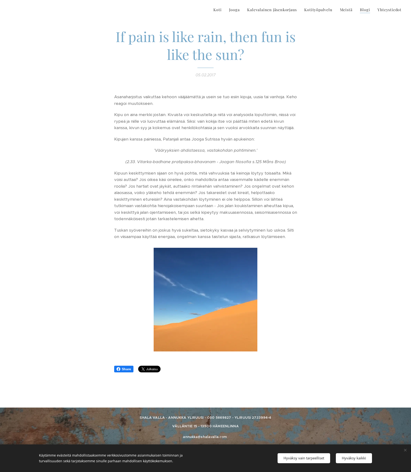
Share (126, 369)
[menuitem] (218, 10)
